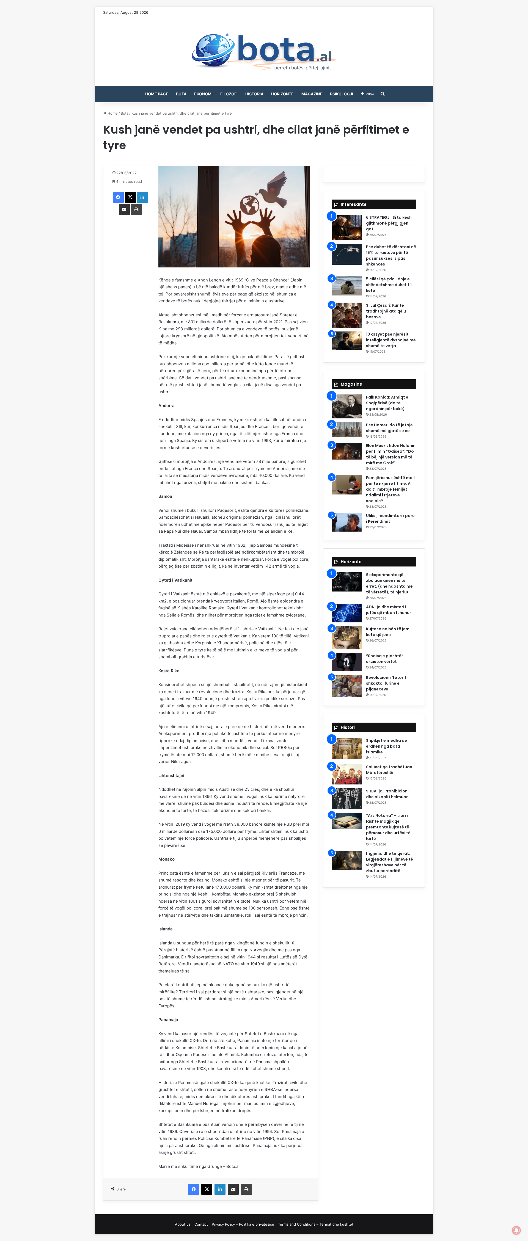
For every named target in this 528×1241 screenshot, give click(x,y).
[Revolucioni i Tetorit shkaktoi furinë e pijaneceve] (347, 685)
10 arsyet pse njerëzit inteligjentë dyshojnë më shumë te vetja (391, 340)
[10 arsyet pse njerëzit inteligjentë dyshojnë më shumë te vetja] (347, 340)
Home (112, 113)
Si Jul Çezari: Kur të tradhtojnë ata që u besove (386, 311)
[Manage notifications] (516, 1230)
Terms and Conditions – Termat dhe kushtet (315, 1224)
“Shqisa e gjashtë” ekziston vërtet (384, 658)
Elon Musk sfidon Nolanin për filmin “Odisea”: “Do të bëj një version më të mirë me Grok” (391, 454)
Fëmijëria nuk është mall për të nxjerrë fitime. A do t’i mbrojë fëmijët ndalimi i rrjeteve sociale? (390, 489)
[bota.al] (264, 52)
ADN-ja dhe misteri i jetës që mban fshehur (388, 609)
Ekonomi (203, 94)
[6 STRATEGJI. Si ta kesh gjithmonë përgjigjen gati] (347, 227)
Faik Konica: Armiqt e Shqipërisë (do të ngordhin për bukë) (387, 402)
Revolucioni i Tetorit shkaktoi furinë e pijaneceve (386, 683)
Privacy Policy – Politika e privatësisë (243, 1224)
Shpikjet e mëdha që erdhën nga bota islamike (386, 746)
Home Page (156, 94)
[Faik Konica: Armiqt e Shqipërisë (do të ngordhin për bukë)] (347, 406)
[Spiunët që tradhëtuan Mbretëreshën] (347, 774)
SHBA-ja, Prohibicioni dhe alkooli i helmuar (387, 794)
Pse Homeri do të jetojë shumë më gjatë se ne (389, 427)
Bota (181, 94)
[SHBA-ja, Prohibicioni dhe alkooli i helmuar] (347, 798)
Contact (201, 1224)
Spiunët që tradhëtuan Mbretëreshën (389, 769)
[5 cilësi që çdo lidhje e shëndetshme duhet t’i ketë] (347, 285)
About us (183, 1224)
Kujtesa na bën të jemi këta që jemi (388, 631)
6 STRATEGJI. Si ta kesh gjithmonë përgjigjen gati (389, 223)
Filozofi (229, 94)
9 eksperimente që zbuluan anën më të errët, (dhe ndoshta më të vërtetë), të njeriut (389, 583)
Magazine (311, 94)
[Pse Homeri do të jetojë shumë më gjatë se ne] (347, 429)
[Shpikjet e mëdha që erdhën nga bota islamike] (347, 748)
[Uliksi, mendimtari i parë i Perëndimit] (347, 522)
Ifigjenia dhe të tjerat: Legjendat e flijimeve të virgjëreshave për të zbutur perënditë (389, 862)
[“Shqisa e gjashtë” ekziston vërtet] (347, 662)
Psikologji (341, 94)
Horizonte (282, 94)
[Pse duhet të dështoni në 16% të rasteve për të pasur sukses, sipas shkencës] (347, 254)
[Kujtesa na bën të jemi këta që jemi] (347, 637)
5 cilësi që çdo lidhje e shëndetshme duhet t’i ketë (389, 284)
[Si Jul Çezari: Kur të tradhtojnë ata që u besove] (347, 315)
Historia (254, 94)
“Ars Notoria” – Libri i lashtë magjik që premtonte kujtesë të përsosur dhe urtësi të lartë (388, 827)
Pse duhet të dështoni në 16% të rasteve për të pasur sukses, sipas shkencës (391, 255)
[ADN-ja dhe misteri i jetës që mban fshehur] (347, 613)
